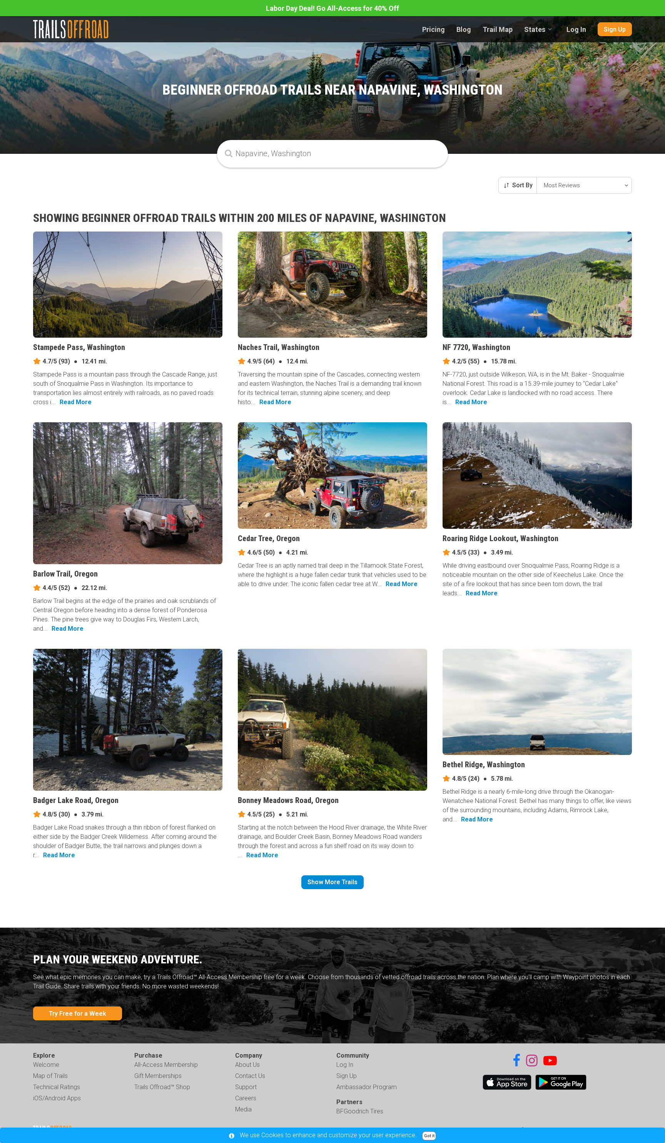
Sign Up (615, 29)
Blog (463, 29)
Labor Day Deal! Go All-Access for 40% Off (332, 8)
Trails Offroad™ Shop (162, 1087)
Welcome (46, 1064)
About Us (247, 1064)
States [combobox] (534, 29)
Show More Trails (332, 882)
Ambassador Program (366, 1087)
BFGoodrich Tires (359, 1111)
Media (243, 1109)
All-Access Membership (166, 1064)
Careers (245, 1098)
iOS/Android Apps (57, 1098)
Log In (576, 29)
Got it (429, 1135)
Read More (76, 402)
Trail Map (498, 29)
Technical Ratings (56, 1087)
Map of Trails (50, 1076)
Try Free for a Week (77, 1013)
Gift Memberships (158, 1076)
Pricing (433, 29)
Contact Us (250, 1076)
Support (246, 1087)
